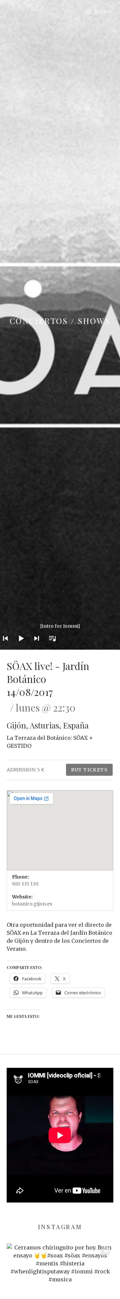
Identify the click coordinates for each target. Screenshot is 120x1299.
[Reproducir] (19, 647)
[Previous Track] (3, 647)
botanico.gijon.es (32, 904)
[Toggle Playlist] (50, 647)
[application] (60, 633)
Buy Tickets (89, 770)
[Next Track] (34, 647)
